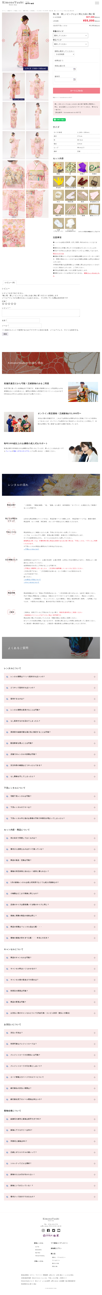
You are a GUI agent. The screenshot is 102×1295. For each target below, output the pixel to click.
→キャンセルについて (31, 582)
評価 (4, 301)
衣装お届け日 (60, 66)
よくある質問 (46, 1281)
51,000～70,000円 (42, 10)
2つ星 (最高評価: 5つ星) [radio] (6, 304)
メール (5, 326)
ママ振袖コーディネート (59, 1243)
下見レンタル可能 (53, 1278)
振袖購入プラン (56, 1248)
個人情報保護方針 (70, 1281)
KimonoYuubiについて (27, 1281)
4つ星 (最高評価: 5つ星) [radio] (12, 304)
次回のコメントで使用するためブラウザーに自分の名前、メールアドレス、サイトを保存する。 (42, 330)
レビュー (6, 308)
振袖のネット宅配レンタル (14, 10)
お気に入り (52, 1275)
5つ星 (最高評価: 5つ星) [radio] (15, 304)
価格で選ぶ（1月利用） (29, 10)
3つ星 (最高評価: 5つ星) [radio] (9, 304)
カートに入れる (76, 91)
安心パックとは (58, 253)
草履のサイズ (58, 31)
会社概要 (61, 1281)
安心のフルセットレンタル (39, 1278)
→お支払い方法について (32, 579)
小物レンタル (38, 1261)
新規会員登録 (25, 1275)
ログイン (32, 1275)
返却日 (57, 76)
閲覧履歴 (45, 1275)
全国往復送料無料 (26, 1278)
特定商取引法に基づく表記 (28, 1284)
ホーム (4, 10)
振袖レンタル (38, 1243)
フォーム (9, 451)
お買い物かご (60, 1275)
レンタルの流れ (69, 1275)
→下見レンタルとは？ (31, 549)
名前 (4, 320)
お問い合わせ (54, 1281)
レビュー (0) (10, 282)
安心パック (57, 40)
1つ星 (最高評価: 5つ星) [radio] (3, 304)
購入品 (53, 1253)
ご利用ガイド (63, 1278)
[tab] (9, 282)
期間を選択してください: (65, 51)
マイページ (39, 1275)
